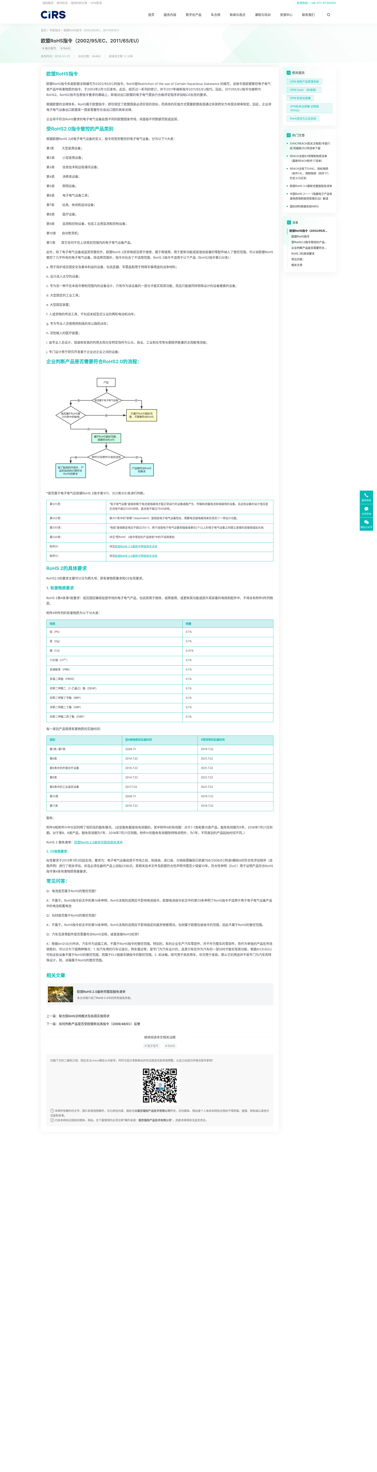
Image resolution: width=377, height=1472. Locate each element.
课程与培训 (263, 15)
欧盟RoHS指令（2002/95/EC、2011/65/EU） (92, 30)
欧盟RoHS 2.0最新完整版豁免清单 (136, 546)
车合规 (215, 15)
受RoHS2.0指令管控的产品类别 (309, 242)
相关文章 (296, 265)
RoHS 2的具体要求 (303, 253)
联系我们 (308, 15)
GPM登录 (96, 3)
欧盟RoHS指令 (300, 236)
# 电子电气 (49, 48)
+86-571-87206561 (323, 3)
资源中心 (286, 15)
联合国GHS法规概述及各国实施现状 (84, 1016)
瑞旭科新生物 (79, 3)
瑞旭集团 (47, 3)
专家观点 (54, 30)
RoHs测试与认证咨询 (303, 118)
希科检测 (62, 3)
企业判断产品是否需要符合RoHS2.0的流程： (309, 247)
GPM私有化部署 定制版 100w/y (304, 108)
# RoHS (65, 48)
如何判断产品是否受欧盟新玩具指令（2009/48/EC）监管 (99, 1024)
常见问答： (298, 259)
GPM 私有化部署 (300, 98)
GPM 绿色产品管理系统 (304, 81)
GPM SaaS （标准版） (304, 89)
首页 (151, 15)
